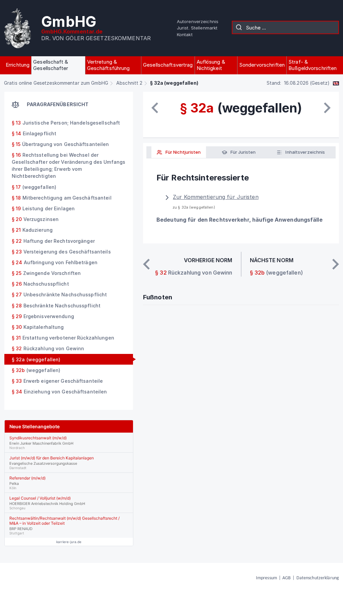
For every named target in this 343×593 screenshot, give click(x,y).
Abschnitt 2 (129, 83)
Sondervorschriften (262, 65)
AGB (286, 578)
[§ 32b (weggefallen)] (327, 107)
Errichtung (17, 65)
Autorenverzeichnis (197, 21)
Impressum (266, 578)
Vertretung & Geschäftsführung (108, 65)
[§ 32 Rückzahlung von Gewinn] (154, 107)
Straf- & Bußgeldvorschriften (312, 65)
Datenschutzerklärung (317, 578)
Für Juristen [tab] (242, 152)
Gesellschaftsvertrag (168, 65)
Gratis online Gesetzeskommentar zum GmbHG (56, 83)
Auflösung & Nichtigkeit (211, 65)
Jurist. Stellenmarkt (197, 27)
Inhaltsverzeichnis (304, 152)
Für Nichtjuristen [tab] (182, 152)
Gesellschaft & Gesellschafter (50, 65)
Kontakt (185, 34)
